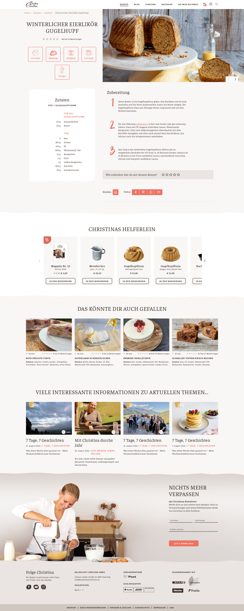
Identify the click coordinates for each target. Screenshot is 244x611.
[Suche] (216, 4)
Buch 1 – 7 (79, 590)
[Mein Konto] (210, 4)
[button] (235, 79)
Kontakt (71, 607)
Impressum (160, 607)
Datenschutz (142, 607)
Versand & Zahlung (120, 607)
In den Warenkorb (60, 281)
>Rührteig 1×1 (143, 123)
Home (27, 12)
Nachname (200, 520)
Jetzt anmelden (183, 543)
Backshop (167, 4)
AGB (172, 607)
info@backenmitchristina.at (87, 579)
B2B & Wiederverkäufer (93, 607)
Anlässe (48, 12)
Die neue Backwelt (188, 4)
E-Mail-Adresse (177, 529)
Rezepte (124, 4)
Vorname (174, 520)
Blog (137, 4)
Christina (150, 4)
